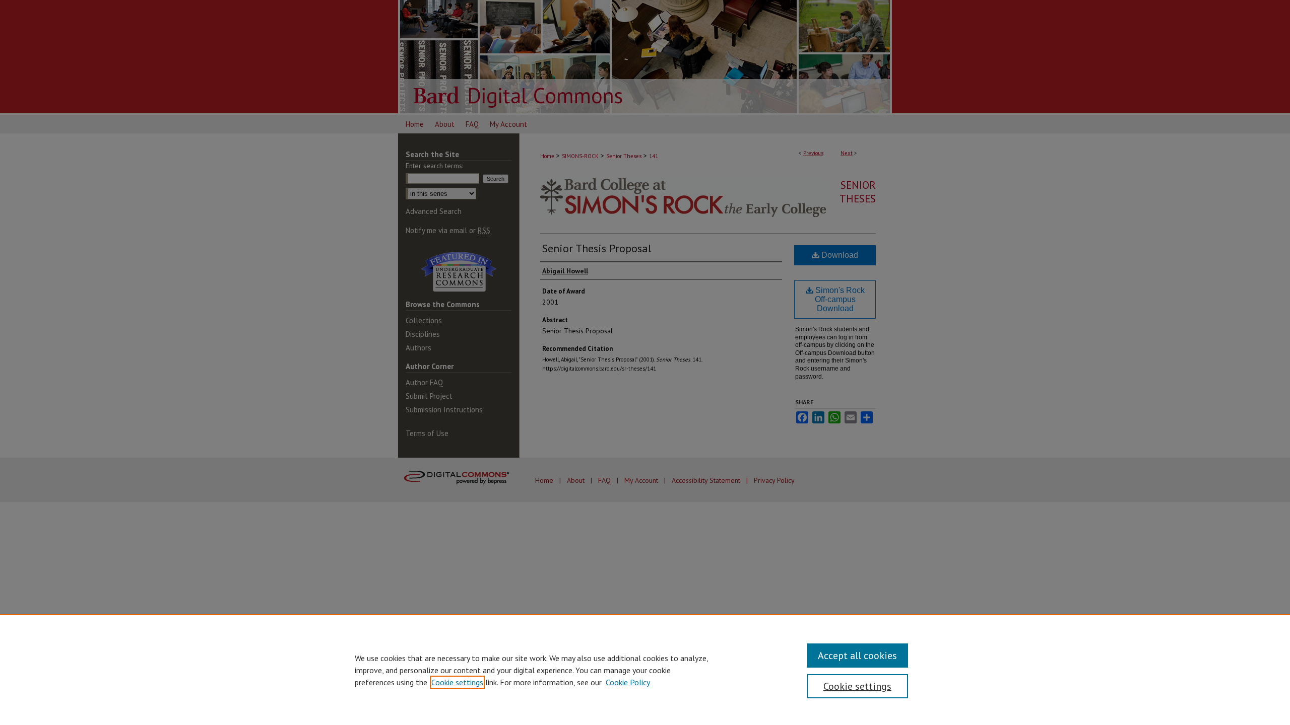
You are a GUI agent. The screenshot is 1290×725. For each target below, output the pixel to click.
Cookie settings (457, 682)
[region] (645, 669)
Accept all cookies (857, 655)
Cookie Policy (628, 682)
